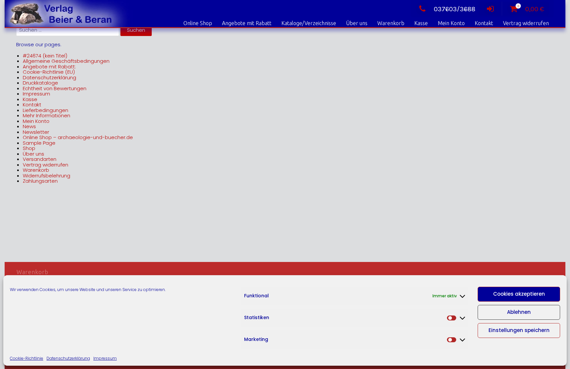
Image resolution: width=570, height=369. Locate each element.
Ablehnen (519, 312)
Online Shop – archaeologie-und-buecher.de (78, 137)
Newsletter (36, 132)
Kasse (421, 23)
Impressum (105, 358)
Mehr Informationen (46, 115)
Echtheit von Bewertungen (54, 88)
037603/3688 (454, 9)
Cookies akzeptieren (519, 293)
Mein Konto (451, 23)
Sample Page (39, 142)
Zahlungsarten (40, 180)
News (29, 126)
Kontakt (484, 23)
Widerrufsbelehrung (46, 175)
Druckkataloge (40, 82)
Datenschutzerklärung (68, 358)
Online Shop (197, 23)
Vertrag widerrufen (526, 23)
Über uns (356, 23)
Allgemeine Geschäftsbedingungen (66, 60)
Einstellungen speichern (519, 330)
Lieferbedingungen (45, 110)
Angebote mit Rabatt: (49, 66)
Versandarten (39, 159)
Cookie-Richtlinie (26, 358)
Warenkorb (390, 23)
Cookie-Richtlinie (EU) (49, 71)
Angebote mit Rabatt (246, 23)
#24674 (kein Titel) (45, 55)
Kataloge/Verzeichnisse (308, 23)
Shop (29, 148)
